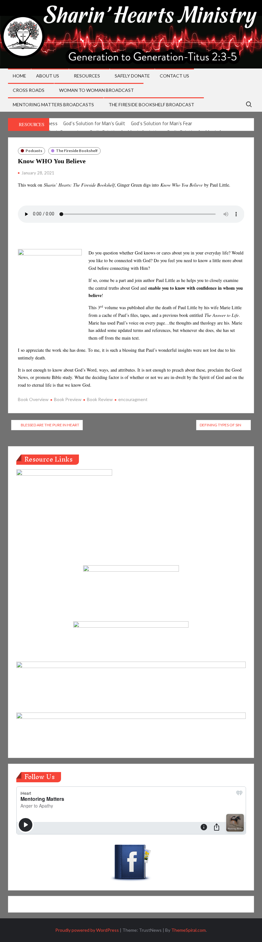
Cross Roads (28, 90)
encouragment (133, 399)
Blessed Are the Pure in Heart (50, 425)
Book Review (100, 399)
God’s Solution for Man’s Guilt (94, 123)
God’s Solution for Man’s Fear (161, 123)
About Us (47, 75)
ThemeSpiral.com (188, 930)
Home (19, 75)
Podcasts (34, 150)
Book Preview (67, 399)
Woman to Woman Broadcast (96, 90)
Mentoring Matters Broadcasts (53, 104)
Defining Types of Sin (220, 425)
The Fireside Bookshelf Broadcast (151, 104)
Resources (87, 75)
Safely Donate (132, 75)
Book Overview (33, 399)
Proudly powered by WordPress (87, 930)
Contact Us (174, 75)
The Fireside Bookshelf (77, 150)
